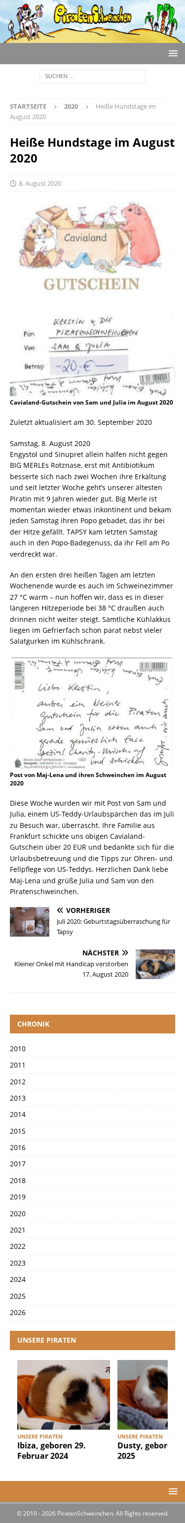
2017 (18, 1163)
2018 (18, 1180)
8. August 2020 (40, 183)
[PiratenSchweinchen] (92, 36)
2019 (18, 1196)
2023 (18, 1263)
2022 (18, 1246)
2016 (18, 1147)
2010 (18, 1048)
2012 (18, 1081)
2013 (18, 1098)
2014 (18, 1114)
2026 (18, 1312)
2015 (18, 1131)
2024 (18, 1279)
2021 (18, 1230)
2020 (18, 1213)
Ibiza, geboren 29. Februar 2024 (51, 1450)
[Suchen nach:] (92, 75)
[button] (171, 53)
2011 (18, 1065)
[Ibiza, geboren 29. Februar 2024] (63, 1395)
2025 (18, 1296)
